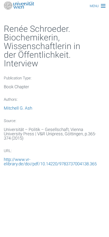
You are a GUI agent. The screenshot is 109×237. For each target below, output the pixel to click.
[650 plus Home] (54, 6)
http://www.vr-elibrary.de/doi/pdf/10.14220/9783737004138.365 (50, 161)
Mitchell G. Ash (18, 108)
